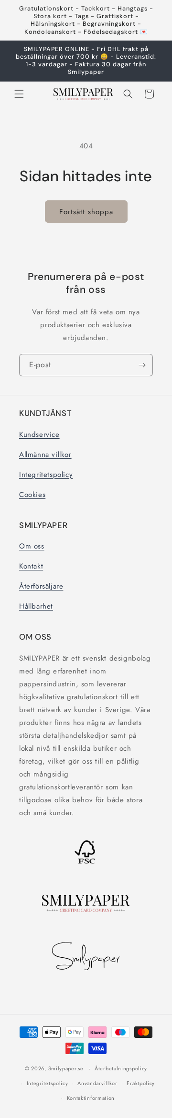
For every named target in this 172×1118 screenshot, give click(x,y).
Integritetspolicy (46, 474)
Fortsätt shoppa (86, 212)
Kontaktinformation (91, 1098)
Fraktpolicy (141, 1083)
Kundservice (39, 434)
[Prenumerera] (141, 365)
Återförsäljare (41, 586)
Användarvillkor (97, 1083)
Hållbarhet (36, 606)
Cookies (32, 494)
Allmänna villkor (45, 454)
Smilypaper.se (66, 1068)
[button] (19, 93)
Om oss (31, 546)
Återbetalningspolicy (121, 1068)
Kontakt (31, 566)
